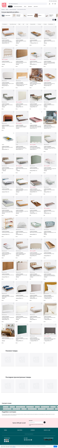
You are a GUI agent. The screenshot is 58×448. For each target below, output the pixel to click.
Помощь (5, 430)
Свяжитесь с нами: (47, 430)
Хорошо (55, 446)
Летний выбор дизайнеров (18, 6)
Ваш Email (30, 420)
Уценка (25, 6)
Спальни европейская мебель (21, 9)
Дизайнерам (30, 6)
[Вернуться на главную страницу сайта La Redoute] (4, 5)
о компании (33, 430)
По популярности (4, 24)
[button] (55, 4)
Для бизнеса (36, 6)
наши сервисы (19, 430)
